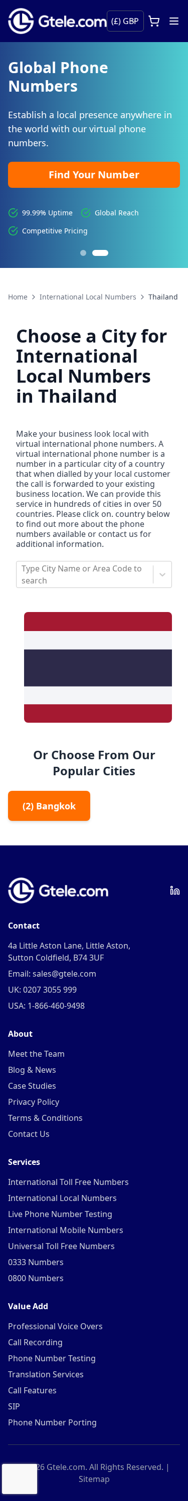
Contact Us (29, 1133)
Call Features (32, 1390)
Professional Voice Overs (55, 1326)
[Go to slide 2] (100, 253)
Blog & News (32, 1069)
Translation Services (46, 1374)
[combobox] (23, 574)
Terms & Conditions (45, 1117)
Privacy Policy (33, 1101)
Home (18, 297)
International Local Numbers (88, 297)
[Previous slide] (20, 155)
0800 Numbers (36, 1278)
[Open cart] (154, 21)
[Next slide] (168, 155)
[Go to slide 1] (83, 253)
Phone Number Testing (52, 1358)
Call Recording (35, 1342)
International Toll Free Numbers (68, 1181)
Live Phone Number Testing (60, 1214)
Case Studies (32, 1085)
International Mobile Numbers (65, 1230)
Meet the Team (36, 1053)
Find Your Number (94, 174)
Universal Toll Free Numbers (61, 1246)
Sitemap (94, 1478)
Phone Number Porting (52, 1422)
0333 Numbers (36, 1262)
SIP (14, 1406)
